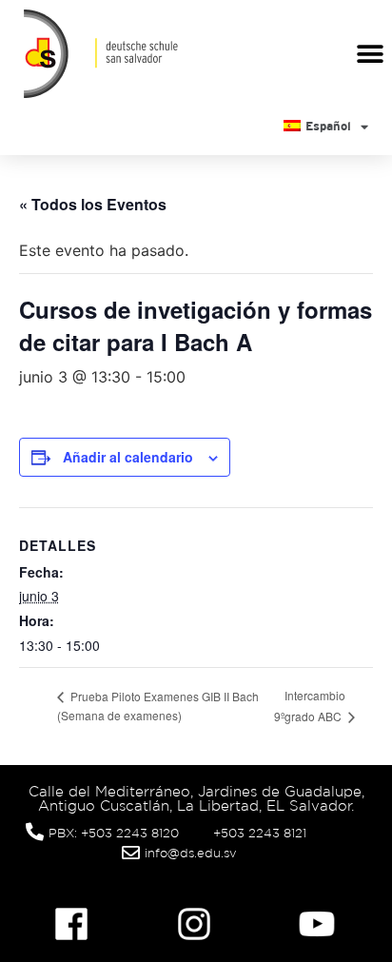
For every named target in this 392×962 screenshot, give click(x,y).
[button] (370, 53)
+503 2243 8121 (259, 833)
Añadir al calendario (128, 456)
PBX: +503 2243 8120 (114, 833)
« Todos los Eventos (93, 204)
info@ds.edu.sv (191, 853)
